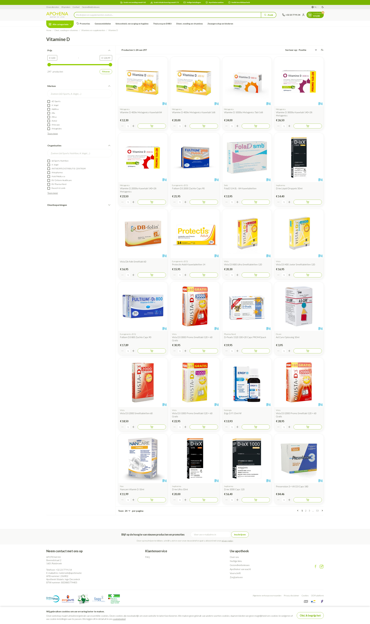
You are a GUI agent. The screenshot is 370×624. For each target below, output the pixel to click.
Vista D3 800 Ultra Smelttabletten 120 (243, 264)
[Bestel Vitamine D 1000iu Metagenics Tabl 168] (256, 126)
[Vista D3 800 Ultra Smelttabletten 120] (247, 233)
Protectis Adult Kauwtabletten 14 (188, 264)
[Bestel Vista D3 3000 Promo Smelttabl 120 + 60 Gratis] (204, 350)
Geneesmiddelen (103, 23)
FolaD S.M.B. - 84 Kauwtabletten (240, 188)
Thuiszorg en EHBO (162, 23)
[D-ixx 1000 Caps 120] (247, 458)
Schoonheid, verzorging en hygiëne (131, 23)
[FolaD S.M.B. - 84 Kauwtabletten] (247, 157)
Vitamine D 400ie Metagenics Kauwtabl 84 (141, 112)
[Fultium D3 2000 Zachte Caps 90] (195, 157)
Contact (76, 7)
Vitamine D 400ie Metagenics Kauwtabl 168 (193, 112)
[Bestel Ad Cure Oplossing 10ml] (308, 350)
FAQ (147, 557)
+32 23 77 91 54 (64, 569)
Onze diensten (52, 7)
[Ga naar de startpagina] (57, 15)
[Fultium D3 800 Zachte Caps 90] (143, 306)
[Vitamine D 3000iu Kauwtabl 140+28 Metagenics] (299, 81)
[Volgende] (322, 510)
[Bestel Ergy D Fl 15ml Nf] (256, 427)
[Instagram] (321, 566)
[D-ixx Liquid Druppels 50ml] (299, 157)
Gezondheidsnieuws (91, 7)
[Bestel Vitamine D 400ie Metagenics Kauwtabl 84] (152, 126)
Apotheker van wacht (240, 569)
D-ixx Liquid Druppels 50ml (289, 188)
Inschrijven (240, 534)
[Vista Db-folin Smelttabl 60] (143, 233)
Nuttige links (236, 561)
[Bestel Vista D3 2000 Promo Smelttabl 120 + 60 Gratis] (308, 427)
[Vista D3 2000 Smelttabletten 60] (143, 382)
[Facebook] (315, 566)
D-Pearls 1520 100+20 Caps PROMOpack (245, 337)
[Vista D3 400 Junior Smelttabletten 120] (299, 233)
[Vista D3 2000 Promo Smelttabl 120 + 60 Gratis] (299, 382)
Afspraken (65, 7)
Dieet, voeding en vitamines (189, 23)
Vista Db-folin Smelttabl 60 (133, 261)
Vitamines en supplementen (93, 30)
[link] (298, 510)
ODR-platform (317, 595)
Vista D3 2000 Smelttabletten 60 (136, 413)
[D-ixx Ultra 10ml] (195, 458)
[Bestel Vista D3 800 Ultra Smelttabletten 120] (256, 275)
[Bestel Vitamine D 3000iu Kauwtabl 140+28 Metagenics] (308, 126)
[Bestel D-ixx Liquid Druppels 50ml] (308, 202)
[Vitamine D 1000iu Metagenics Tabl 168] (247, 81)
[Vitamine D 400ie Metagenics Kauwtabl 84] (143, 81)
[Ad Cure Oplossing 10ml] (299, 306)
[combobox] (167, 15)
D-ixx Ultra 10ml (180, 489)
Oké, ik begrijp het (310, 615)
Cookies (305, 595)
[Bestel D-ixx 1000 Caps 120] (256, 499)
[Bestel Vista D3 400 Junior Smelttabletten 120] (308, 275)
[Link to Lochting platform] (322, 601)
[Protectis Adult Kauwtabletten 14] (195, 233)
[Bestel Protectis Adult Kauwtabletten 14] (204, 275)
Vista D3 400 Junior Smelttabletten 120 (295, 264)
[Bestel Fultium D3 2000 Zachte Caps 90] (204, 202)
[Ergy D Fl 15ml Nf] (247, 382)
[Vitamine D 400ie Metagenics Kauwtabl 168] (195, 81)
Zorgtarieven (236, 577)
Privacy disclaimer (291, 595)
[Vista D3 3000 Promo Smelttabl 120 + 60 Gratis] (195, 306)
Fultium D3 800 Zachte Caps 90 (135, 337)
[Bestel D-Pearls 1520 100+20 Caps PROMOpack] (256, 350)
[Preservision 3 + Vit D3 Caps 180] (299, 458)
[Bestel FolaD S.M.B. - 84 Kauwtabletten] (256, 202)
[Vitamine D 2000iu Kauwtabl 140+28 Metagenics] (143, 157)
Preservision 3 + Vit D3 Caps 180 (292, 486)
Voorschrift (235, 573)
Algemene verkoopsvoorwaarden (267, 595)
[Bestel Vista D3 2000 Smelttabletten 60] (152, 427)
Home (48, 30)
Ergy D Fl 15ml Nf (233, 413)
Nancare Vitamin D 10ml (132, 489)
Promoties (85, 23)
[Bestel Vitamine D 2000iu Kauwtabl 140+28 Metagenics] (152, 202)
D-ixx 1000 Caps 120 (234, 489)
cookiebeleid (119, 619)
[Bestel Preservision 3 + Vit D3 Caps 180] (308, 499)
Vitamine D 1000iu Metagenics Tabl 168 (243, 112)
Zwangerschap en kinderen (220, 23)
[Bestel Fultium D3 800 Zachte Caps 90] (152, 350)
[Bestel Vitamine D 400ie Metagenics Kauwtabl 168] (204, 126)
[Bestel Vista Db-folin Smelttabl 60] (152, 275)
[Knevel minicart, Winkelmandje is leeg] (309, 14)
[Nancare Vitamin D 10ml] (143, 458)
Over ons (234, 557)
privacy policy (227, 540)
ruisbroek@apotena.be (70, 572)
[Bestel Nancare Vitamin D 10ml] (152, 499)
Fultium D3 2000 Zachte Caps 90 (188, 188)
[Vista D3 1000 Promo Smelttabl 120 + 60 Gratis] (195, 382)
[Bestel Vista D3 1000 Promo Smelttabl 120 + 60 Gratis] (204, 427)
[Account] (303, 14)
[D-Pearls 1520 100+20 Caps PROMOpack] (247, 306)
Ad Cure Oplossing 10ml (287, 337)
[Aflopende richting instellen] (322, 49)
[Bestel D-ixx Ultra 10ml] (204, 499)
